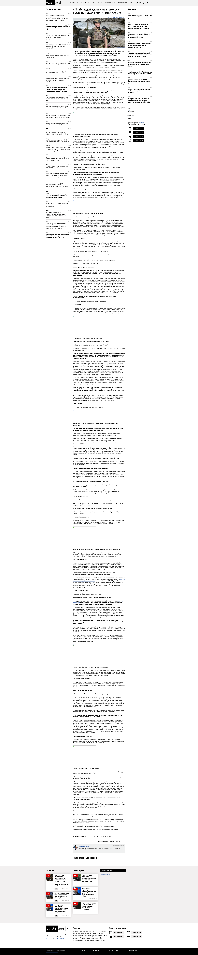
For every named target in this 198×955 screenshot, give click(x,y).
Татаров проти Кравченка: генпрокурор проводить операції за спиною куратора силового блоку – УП (58, 149)
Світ (47, 13)
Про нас (83, 951)
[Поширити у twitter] (120, 842)
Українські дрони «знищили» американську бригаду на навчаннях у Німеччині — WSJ (57, 55)
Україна (48, 69)
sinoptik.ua (141, 122)
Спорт (124, 3)
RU (131, 3)
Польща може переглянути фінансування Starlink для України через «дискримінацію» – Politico (58, 37)
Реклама (96, 951)
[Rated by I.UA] (49, 938)
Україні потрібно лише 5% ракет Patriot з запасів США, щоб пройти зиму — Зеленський (58, 46)
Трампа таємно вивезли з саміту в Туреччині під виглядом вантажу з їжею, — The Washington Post (58, 158)
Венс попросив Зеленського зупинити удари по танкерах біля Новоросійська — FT (58, 108)
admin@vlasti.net (58, 936)
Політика (72, 3)
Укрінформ (82, 836)
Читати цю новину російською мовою (116, 17)
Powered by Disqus (105, 874)
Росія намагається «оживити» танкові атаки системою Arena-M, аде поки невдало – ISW (57, 205)
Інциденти (99, 3)
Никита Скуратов (84, 846)
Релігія (119, 3)
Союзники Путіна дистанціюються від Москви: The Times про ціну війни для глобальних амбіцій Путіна (57, 175)
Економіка (80, 3)
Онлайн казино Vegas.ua (52, 952)
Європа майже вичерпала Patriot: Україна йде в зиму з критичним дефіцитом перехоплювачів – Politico (57, 132)
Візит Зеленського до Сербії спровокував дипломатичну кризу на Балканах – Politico (58, 80)
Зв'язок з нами (113, 951)
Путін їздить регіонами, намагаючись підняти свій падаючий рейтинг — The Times (57, 98)
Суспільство (89, 3)
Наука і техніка (110, 3)
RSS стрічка (132, 951)
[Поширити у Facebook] (116, 842)
